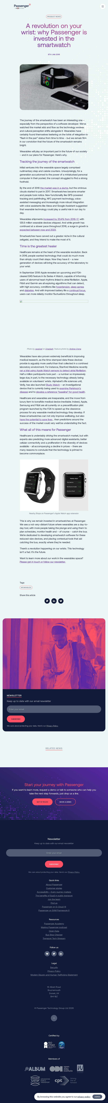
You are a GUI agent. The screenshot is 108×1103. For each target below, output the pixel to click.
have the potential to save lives (36, 419)
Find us (54, 903)
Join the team (54, 899)
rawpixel (38, 349)
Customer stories (54, 888)
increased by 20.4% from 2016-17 (60, 219)
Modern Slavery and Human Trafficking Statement (54, 974)
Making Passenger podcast (54, 927)
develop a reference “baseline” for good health (60, 391)
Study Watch (53, 384)
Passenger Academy (54, 923)
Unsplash (49, 349)
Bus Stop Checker (54, 934)
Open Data (54, 931)
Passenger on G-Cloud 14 (54, 906)
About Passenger (54, 884)
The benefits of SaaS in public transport (54, 895)
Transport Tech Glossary (54, 938)
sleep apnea (77, 286)
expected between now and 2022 (38, 229)
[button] (102, 6)
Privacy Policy (54, 971)
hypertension (63, 286)
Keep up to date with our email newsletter (29, 701)
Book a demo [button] (65, 802)
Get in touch (42, 802)
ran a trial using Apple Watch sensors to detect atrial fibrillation (53, 370)
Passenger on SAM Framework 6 (54, 910)
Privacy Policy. (52, 726)
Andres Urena (75, 349)
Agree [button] (97, 1097)
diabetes (29, 290)
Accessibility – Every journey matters (54, 892)
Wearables (26, 587)
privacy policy (83, 1096)
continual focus (77, 290)
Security (54, 967)
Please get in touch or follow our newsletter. (43, 561)
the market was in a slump (54, 187)
